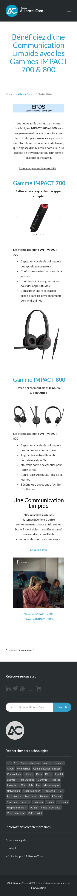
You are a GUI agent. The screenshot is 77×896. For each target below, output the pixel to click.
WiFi (39, 813)
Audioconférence (30, 763)
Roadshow (30, 796)
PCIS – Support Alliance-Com (24, 856)
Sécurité (25, 801)
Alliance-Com (24, 94)
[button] (33, 234)
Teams (50, 801)
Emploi (59, 774)
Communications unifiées (46, 768)
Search (62, 707)
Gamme (39, 183)
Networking (13, 790)
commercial (23, 768)
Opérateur (49, 790)
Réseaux (56, 796)
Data (39, 774)
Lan (38, 785)
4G (8, 763)
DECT (48, 774)
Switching (12, 801)
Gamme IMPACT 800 (38, 619)
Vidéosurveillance (50, 807)
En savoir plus (38, 549)
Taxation (38, 801)
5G (15, 763)
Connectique (14, 774)
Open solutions (31, 790)
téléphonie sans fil (17, 807)
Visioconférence (15, 813)
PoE (61, 790)
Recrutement (14, 796)
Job (31, 785)
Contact (11, 848)
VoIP (30, 813)
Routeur (44, 796)
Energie (11, 779)
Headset (55, 779)
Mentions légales (16, 840)
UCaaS (33, 807)
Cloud (10, 768)
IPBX (22, 785)
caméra (47, 763)
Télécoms (62, 801)
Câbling (28, 774)
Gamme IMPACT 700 (38, 614)
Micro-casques (52, 785)
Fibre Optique (26, 779)
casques (59, 763)
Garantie (42, 779)
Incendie (11, 785)
